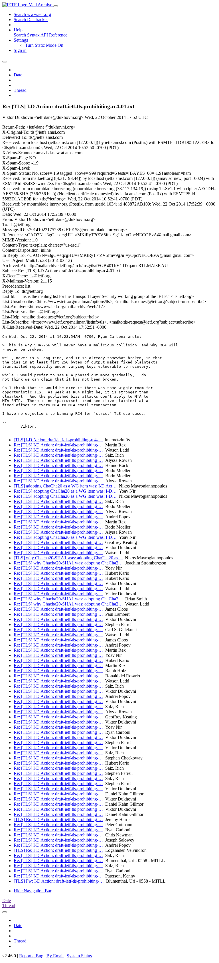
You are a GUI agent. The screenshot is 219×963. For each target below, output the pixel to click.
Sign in (20, 50)
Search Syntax (27, 34)
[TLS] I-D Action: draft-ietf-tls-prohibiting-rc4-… (58, 439)
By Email (55, 955)
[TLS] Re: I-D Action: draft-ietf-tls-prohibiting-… (58, 819)
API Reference (53, 34)
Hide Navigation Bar (32, 890)
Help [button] (18, 29)
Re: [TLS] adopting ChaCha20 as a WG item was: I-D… (65, 491)
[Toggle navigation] (55, 6)
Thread (20, 90)
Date (18, 74)
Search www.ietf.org (32, 14)
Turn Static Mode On (44, 45)
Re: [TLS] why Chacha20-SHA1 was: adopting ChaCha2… (68, 562)
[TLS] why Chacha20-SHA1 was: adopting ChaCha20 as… (68, 557)
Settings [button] (21, 40)
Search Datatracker (31, 19)
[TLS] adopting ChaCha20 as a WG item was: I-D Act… (65, 485)
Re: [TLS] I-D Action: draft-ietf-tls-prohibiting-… (58, 444)
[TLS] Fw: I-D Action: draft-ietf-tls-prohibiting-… (59, 881)
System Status (79, 955)
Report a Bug (31, 955)
